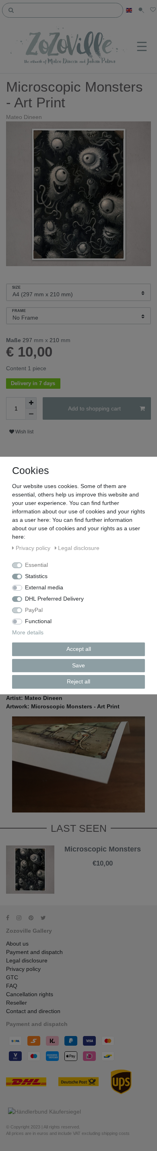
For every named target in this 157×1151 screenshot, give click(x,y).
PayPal (34, 610)
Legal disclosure (27, 960)
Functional (38, 621)
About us (17, 943)
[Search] (11, 10)
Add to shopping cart (94, 408)
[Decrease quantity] (31, 414)
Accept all (78, 649)
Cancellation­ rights (29, 994)
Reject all (78, 681)
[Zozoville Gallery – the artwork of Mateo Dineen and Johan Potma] (69, 47)
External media (44, 587)
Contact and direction (33, 1011)
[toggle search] (141, 10)
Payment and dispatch (34, 952)
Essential (36, 565)
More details (27, 632)
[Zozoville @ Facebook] (10, 918)
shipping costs (115, 1133)
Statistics (36, 576)
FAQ (11, 986)
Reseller (16, 1002)
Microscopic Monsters (102, 849)
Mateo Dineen (24, 117)
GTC (12, 977)
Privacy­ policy (23, 969)
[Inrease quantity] (31, 402)
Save (78, 665)
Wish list (23, 432)
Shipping (98, 870)
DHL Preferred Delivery (54, 598)
